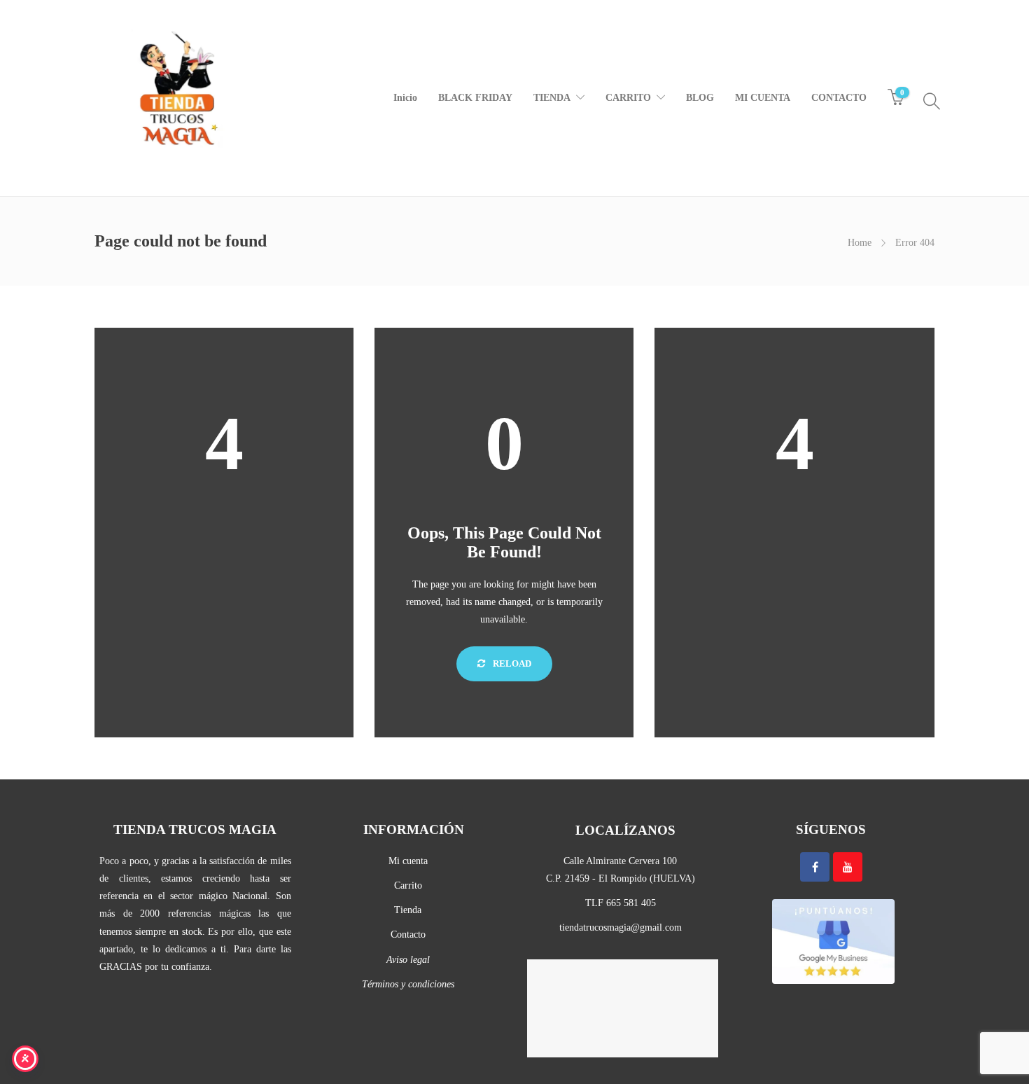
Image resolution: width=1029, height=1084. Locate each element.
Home (860, 242)
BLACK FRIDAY (475, 97)
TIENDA (551, 97)
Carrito (408, 885)
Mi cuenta (408, 861)
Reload (511, 663)
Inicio (405, 97)
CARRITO (628, 97)
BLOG (700, 97)
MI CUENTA (762, 97)
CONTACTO (839, 97)
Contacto (408, 934)
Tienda (407, 910)
